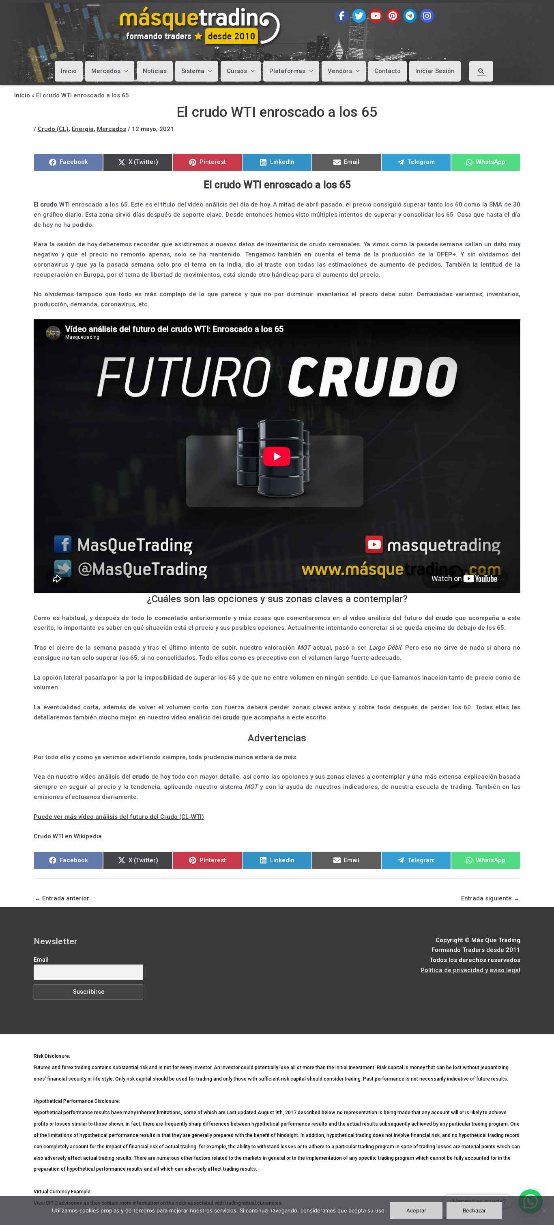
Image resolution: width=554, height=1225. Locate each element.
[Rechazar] (544, 1210)
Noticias (155, 71)
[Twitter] (359, 16)
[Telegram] (410, 16)
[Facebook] (342, 16)
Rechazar (474, 1210)
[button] (481, 71)
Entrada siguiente (490, 898)
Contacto (387, 71)
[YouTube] (376, 16)
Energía (83, 129)
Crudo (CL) (53, 129)
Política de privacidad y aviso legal (470, 970)
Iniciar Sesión (435, 71)
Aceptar (416, 1210)
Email (41, 959)
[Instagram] (427, 16)
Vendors (340, 71)
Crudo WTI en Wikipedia (68, 836)
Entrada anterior (61, 898)
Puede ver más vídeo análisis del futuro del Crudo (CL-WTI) (119, 816)
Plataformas (287, 71)
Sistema (192, 71)
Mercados (105, 71)
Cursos (237, 71)
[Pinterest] (393, 16)
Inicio (69, 71)
